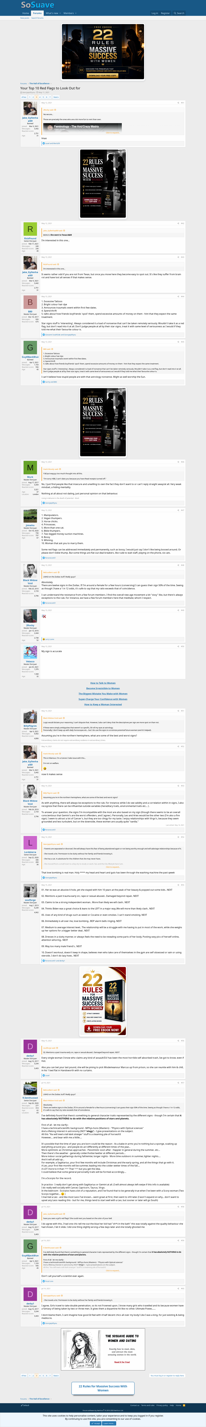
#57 (182, 1083)
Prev (24, 97)
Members (69, 13)
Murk (30, 477)
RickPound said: (49, 264)
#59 (182, 1240)
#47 (182, 510)
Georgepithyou (28, 92)
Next (56, 97)
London (36, 494)
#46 (182, 462)
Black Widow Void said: (52, 718)
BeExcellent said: (50, 572)
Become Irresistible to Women (103, 688)
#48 (182, 565)
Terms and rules (147, 1405)
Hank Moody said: (50, 469)
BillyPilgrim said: (50, 793)
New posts (24, 18)
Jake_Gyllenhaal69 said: (53, 230)
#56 (182, 1041)
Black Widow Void (30, 582)
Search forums (37, 18)
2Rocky (30, 625)
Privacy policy (162, 1405)
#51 (182, 711)
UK (37, 1113)
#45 (182, 342)
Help (172, 1405)
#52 (182, 746)
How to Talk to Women (103, 683)
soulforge (30, 900)
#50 (182, 646)
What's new (52, 13)
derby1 (30, 1055)
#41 (182, 103)
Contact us (134, 1405)
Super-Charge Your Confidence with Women (103, 699)
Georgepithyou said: (51, 844)
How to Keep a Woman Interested (103, 704)
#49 (182, 610)
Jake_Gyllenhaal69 (30, 119)
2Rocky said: (48, 110)
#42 (182, 223)
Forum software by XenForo (103, 1410)
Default (26, 1405)
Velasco (30, 661)
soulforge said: (49, 1048)
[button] (60, 13)
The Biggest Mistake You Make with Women (103, 693)
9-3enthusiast (30, 1097)
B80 (30, 311)
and (52, 143)
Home (25, 13)
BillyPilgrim (30, 725)
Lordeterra (30, 852)
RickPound (30, 238)
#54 (182, 837)
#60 (182, 1288)
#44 (182, 296)
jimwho (30, 525)
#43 (182, 257)
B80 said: (47, 349)
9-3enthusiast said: (51, 1247)
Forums (37, 13)
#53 (182, 786)
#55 (182, 885)
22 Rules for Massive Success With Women (103, 1388)
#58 (182, 1207)
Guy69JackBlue (30, 356)
